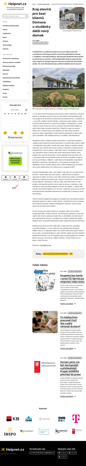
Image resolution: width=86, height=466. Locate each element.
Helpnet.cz (17, 4)
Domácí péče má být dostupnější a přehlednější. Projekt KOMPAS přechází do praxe (70, 368)
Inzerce (5, 74)
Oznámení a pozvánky (11, 58)
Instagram (24, 179)
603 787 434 (36, 452)
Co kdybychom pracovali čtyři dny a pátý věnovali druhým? (70, 322)
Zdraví (5, 30)
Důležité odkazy (9, 86)
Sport (5, 37)
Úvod (33, 4)
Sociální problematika (11, 26)
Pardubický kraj (45, 245)
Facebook (5, 179)
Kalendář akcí (15, 105)
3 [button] (15, 133)
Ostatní (5, 49)
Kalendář (6, 70)
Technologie (7, 45)
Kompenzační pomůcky (11, 78)
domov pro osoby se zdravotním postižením (55, 254)
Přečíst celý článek (66, 304)
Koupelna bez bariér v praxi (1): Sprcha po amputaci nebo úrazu (72, 278)
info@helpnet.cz (49, 452)
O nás (5, 93)
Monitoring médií (9, 66)
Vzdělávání (7, 82)
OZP (71, 254)
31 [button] (5, 133)
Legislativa (7, 33)
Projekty (6, 89)
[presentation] (45, 280)
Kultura (5, 41)
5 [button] (22, 133)
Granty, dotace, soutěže (11, 62)
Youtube (14, 179)
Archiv (5, 97)
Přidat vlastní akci (16, 137)
